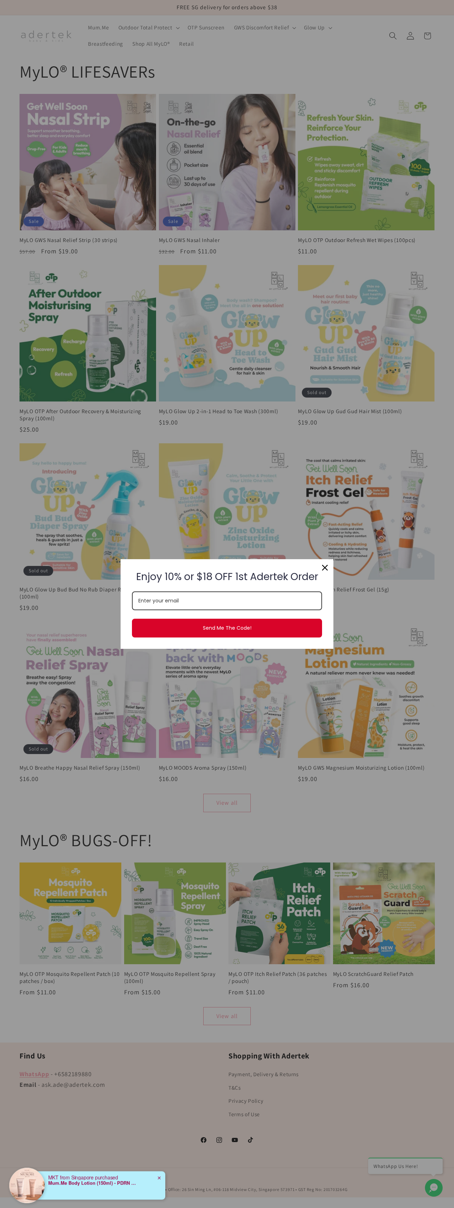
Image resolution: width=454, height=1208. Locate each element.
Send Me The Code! (227, 627)
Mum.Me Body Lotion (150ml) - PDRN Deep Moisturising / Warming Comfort (92, 1164)
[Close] (324, 567)
